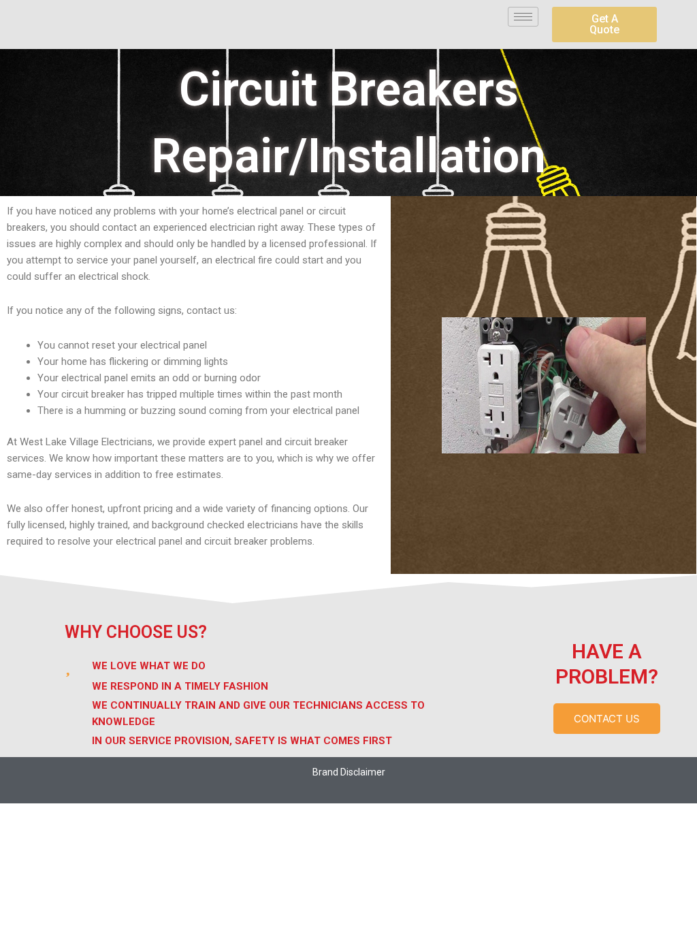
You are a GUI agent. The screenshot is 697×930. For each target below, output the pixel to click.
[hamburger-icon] (523, 17)
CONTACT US (607, 718)
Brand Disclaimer (348, 772)
